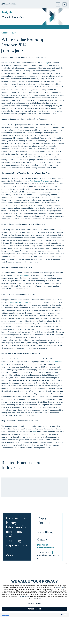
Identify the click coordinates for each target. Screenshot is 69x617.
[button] (66, 564)
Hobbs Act (23, 275)
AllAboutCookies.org (23, 596)
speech (7, 62)
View (9, 555)
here (34, 431)
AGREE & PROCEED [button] (34, 609)
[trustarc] (63, 615)
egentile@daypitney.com (48, 557)
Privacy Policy (59, 588)
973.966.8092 (44, 552)
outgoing (44, 62)
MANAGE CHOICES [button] (34, 603)
